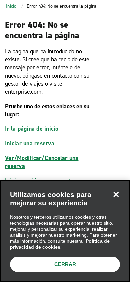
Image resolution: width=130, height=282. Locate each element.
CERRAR (65, 264)
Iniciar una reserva (29, 143)
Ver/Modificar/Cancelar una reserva (42, 162)
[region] (65, 231)
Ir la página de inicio (32, 129)
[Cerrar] (116, 194)
